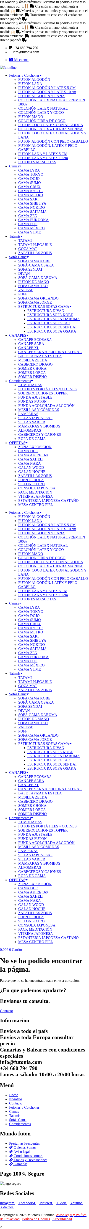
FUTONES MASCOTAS (37, 162)
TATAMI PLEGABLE (35, 245)
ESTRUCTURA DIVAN (45, 311)
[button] (1, 1227)
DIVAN (24, 273)
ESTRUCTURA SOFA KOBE (50, 315)
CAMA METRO (30, 195)
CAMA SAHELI (30, 459)
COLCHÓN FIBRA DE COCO (41, 121)
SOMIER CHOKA (32, 368)
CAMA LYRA (29, 170)
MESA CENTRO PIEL (35, 505)
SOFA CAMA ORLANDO (38, 298)
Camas (14, 166)
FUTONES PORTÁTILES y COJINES (47, 389)
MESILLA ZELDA (32, 360)
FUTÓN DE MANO (33, 282)
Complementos (20, 381)
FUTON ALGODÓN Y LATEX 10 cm (47, 92)
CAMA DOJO (29, 178)
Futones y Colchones (24, 75)
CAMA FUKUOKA (33, 220)
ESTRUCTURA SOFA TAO (48, 323)
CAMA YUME (29, 232)
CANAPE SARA (31, 344)
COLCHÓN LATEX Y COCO (41, 112)
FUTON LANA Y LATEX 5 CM (42, 154)
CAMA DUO (28, 451)
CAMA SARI (28, 199)
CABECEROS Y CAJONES (39, 434)
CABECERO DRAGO (35, 364)
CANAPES (17, 335)
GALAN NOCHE (31, 472)
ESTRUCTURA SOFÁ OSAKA (51, 331)
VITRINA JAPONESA (35, 496)
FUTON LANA (30, 84)
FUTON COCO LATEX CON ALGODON (50, 125)
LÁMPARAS (28, 414)
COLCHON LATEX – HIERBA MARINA (50, 129)
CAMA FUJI (27, 224)
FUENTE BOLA (31, 480)
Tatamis (14, 236)
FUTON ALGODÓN (34, 79)
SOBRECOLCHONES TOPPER (43, 393)
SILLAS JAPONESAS (35, 418)
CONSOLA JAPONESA (36, 488)
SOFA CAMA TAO (33, 286)
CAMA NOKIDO (31, 207)
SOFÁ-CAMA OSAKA (36, 265)
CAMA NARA (29, 463)
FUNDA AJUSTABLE (35, 397)
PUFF (22, 294)
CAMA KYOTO (30, 191)
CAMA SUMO (29, 183)
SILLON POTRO (31, 484)
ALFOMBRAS (29, 430)
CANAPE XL (28, 348)
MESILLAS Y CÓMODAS (38, 410)
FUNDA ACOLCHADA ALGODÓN (46, 406)
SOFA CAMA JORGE (35, 302)
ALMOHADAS (30, 385)
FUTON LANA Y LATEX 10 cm (43, 158)
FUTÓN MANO (30, 117)
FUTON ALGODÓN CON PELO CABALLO (53, 141)
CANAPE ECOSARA (35, 339)
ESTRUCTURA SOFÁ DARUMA (53, 319)
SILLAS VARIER (31, 422)
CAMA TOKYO (30, 174)
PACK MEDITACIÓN (35, 492)
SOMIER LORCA (32, 373)
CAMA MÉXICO (31, 228)
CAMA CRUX (29, 187)
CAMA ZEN (27, 216)
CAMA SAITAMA (32, 212)
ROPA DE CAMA (32, 439)
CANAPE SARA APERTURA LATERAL (50, 352)
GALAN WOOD (31, 467)
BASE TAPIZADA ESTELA (40, 356)
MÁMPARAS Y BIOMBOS (39, 426)
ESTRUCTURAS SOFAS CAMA (43, 306)
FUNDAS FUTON (32, 401)
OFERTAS (17, 443)
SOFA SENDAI (30, 269)
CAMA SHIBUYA (32, 203)
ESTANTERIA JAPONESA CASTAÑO (48, 500)
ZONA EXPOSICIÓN (35, 447)
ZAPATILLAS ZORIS (35, 253)
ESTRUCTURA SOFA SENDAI (51, 327)
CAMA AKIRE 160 (33, 455)
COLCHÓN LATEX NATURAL (43, 108)
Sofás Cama (17, 257)
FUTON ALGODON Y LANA (41, 96)
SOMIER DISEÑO (32, 377)
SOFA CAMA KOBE (34, 261)
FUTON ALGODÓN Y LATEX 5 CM (47, 88)
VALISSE (25, 290)
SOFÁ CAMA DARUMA (37, 278)
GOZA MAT (27, 249)
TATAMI (25, 240)
